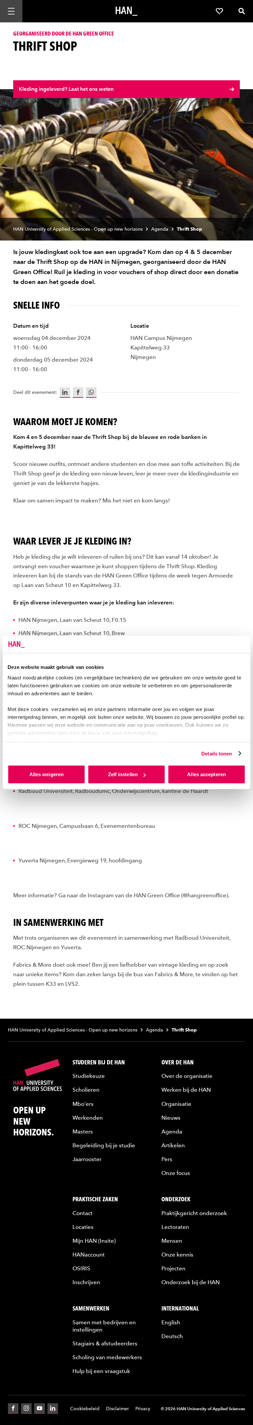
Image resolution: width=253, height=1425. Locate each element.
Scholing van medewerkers (107, 1357)
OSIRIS (81, 1268)
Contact (82, 1213)
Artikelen (173, 1145)
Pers (166, 1159)
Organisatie (176, 1104)
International (180, 1308)
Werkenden (87, 1117)
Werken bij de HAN (186, 1089)
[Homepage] (126, 11)
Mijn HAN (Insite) (94, 1240)
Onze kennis (177, 1254)
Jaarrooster (86, 1159)
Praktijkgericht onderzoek (194, 1213)
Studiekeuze (88, 1076)
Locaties (83, 1227)
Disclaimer (117, 1409)
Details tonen (216, 753)
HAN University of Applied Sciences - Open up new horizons (78, 229)
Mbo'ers (83, 1104)
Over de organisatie (186, 1076)
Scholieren (85, 1089)
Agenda (159, 229)
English (170, 1322)
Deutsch (172, 1336)
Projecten (173, 1268)
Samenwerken (90, 1308)
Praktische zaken (95, 1199)
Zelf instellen (123, 774)
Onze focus (175, 1173)
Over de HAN (177, 1062)
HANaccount (88, 1254)
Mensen (171, 1240)
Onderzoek (175, 1199)
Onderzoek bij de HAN (190, 1282)
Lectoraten (175, 1227)
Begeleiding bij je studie (103, 1145)
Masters (82, 1131)
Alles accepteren (206, 774)
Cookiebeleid (84, 1409)
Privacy (142, 1409)
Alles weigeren (46, 774)
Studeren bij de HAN (98, 1062)
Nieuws (171, 1117)
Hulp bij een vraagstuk (101, 1371)
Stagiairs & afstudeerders (104, 1343)
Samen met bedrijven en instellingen (104, 1326)
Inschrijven (86, 1282)
